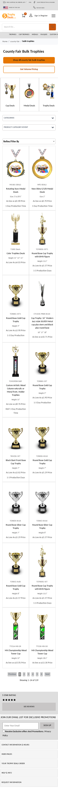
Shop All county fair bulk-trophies (29, 60)
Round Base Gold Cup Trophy (15, 320)
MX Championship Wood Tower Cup (16, 652)
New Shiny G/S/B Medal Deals (42, 190)
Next (47, 674)
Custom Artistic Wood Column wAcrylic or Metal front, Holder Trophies (15, 390)
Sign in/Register (41, 16)
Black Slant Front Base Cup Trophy (16, 462)
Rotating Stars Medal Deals (15, 190)
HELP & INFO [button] (7, 773)
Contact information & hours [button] (15, 745)
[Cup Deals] (9, 90)
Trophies (12, 34)
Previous (12, 674)
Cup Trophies (24, 34)
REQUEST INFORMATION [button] (11, 782)
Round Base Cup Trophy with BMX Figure (42, 255)
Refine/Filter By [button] (11, 142)
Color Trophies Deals (16, 253)
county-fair (15, 41)
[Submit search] (52, 27)
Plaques (44, 34)
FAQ (30, 2)
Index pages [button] (7, 754)
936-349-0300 (40, 8)
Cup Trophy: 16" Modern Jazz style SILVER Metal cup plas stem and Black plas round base (42, 323)
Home (4, 41)
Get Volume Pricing (29, 69)
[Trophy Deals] (48, 90)
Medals (35, 34)
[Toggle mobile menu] (53, 16)
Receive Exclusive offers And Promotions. (24, 731)
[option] (9, 94)
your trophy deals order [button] (13, 764)
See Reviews (29, 707)
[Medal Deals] (29, 90)
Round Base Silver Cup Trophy (16, 526)
